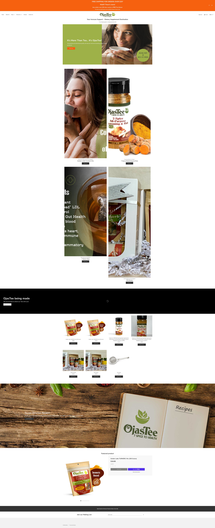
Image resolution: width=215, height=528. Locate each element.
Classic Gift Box (73, 372)
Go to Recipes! (29, 418)
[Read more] (209, 5)
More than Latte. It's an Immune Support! (85, 159)
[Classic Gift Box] (73, 360)
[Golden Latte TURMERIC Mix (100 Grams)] (96, 327)
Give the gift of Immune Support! (129, 278)
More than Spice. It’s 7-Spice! (129, 159)
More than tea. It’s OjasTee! (85, 257)
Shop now (71, 48)
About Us (7, 14)
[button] (80, 500)
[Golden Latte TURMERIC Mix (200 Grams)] (73, 327)
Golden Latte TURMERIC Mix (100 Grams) (96, 339)
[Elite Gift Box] (96, 360)
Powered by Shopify (73, 525)
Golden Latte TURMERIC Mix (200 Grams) (73, 339)
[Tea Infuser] (119, 360)
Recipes (25, 14)
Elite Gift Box (96, 372)
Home (3, 14)
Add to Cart (73, 343)
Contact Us (31, 14)
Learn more (7, 304)
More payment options (136, 471)
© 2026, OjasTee (65, 525)
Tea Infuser (119, 372)
